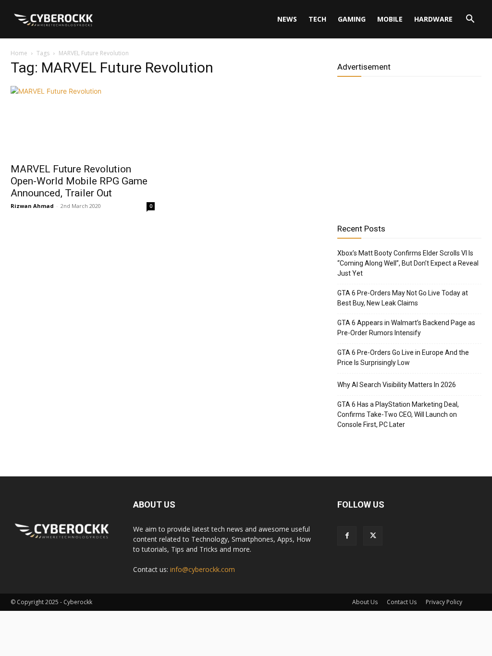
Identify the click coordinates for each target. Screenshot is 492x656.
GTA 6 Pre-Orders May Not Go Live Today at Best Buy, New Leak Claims (402, 298)
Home (19, 53)
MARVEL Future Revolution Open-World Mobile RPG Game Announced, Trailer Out (79, 181)
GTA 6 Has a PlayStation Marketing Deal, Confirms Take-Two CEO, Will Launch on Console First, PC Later (398, 414)
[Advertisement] (409, 146)
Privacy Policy (444, 602)
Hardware (433, 19)
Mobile (390, 19)
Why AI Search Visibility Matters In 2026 (396, 385)
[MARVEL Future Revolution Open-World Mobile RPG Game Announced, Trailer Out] (83, 121)
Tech (317, 19)
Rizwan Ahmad (32, 205)
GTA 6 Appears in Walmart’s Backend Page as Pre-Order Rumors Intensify (406, 328)
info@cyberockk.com (202, 569)
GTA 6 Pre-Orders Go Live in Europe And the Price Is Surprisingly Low (403, 357)
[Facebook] (347, 536)
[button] (469, 19)
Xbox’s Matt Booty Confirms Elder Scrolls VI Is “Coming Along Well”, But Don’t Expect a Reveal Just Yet (408, 263)
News (287, 19)
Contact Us (402, 602)
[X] (372, 536)
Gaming (352, 19)
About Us (365, 602)
